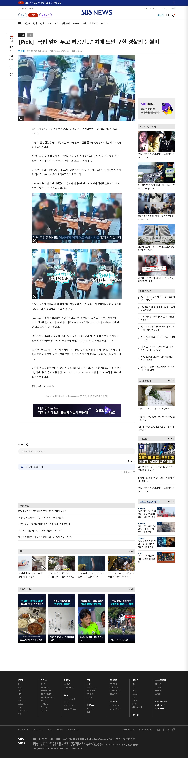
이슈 (19, 714)
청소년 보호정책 (133, 745)
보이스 (66, 702)
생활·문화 (66, 23)
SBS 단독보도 (91, 687)
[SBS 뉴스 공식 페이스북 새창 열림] (164, 729)
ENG (146, 8)
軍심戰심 (67, 684)
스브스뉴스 (113, 701)
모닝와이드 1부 (46, 691)
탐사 (88, 712)
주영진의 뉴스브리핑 (48, 697)
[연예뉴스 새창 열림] (156, 108)
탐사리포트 (90, 704)
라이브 (134, 691)
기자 (133, 697)
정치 (35, 23)
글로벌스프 (141, 508)
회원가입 (164, 8)
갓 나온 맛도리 (114, 706)
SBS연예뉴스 (160, 701)
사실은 (89, 684)
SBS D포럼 (159, 708)
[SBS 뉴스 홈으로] (96, 12)
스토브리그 (113, 694)
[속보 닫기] (174, 3)
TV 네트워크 (22, 711)
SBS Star (159, 704)
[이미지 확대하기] (21, 118)
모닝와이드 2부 (46, 694)
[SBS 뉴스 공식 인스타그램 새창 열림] (174, 729)
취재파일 (93, 23)
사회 (49, 23)
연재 (88, 679)
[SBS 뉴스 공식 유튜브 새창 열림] (159, 729)
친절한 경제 (91, 691)
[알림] (174, 15)
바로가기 (135, 679)
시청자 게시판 (137, 707)
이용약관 (60, 730)
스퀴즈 (157, 694)
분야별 (20, 679)
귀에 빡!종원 (114, 687)
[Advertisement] (77, 488)
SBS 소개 (23, 730)
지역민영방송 (145, 730)
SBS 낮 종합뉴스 (70, 709)
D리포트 (89, 697)
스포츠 (76, 23)
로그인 (155, 8)
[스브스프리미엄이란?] (158, 501)
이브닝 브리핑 (68, 687)
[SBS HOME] (173, 8)
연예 (84, 23)
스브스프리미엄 (160, 679)
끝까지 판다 (91, 709)
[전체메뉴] (20, 23)
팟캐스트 (158, 687)
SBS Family (129, 730)
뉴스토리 (44, 707)
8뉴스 (27, 23)
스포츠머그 (113, 684)
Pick (22, 35)
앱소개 (134, 701)
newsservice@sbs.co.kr (95, 743)
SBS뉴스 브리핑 (69, 706)
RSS (134, 704)
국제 (56, 23)
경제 (42, 23)
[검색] (168, 15)
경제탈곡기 (141, 538)
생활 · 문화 (21, 701)
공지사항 (135, 715)
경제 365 (90, 694)
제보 (133, 687)
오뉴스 (43, 701)
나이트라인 (45, 704)
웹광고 (50, 730)
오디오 (66, 694)
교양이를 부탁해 (115, 691)
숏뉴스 (134, 694)
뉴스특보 (44, 711)
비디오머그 (113, 679)
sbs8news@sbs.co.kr (99, 739)
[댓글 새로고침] (27, 444)
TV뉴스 (104, 23)
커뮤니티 (158, 691)
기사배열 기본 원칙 (119, 745)
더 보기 (130, 550)
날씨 (133, 684)
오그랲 (140, 553)
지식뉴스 (158, 684)
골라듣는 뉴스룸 (69, 699)
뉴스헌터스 (45, 687)
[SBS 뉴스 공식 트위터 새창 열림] (168, 729)
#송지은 (161, 15)
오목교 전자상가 (115, 709)
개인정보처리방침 (73, 730)
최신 (19, 684)
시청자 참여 (38, 730)
